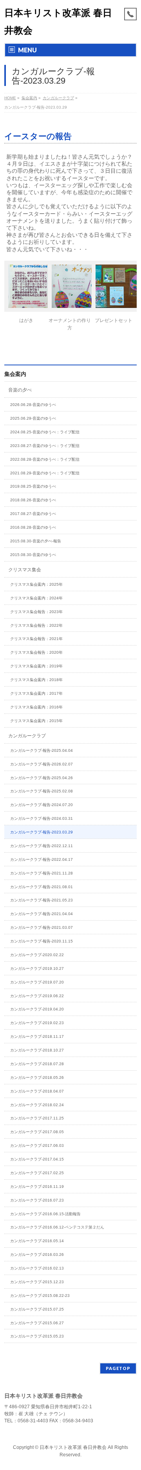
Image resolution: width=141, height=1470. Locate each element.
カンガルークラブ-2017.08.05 (37, 1132)
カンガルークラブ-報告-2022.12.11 (41, 846)
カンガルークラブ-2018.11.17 (37, 1036)
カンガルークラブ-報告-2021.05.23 (41, 900)
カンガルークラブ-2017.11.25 (37, 1118)
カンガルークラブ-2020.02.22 (37, 955)
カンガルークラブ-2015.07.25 (37, 1309)
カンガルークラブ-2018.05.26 (37, 1077)
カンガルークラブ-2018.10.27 (37, 1050)
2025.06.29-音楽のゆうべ (33, 418)
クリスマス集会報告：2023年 (36, 612)
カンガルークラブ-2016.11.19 (37, 1186)
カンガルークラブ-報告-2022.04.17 (41, 859)
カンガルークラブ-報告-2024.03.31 (41, 818)
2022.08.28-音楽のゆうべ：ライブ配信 (45, 459)
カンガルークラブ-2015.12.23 (37, 1282)
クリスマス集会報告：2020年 (36, 652)
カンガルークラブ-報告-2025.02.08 (41, 791)
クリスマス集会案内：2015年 (36, 721)
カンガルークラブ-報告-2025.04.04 (41, 750)
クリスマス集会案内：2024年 (36, 598)
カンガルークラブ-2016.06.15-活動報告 (45, 1214)
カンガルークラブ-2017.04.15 (37, 1159)
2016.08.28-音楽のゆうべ (33, 527)
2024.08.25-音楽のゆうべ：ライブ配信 (45, 432)
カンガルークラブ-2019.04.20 (37, 1009)
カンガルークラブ (27, 736)
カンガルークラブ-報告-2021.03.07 (41, 927)
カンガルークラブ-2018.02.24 (37, 1105)
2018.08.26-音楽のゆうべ (33, 500)
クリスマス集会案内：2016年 (36, 707)
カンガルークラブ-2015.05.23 (37, 1336)
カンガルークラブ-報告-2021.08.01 (41, 887)
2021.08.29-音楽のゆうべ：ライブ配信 (45, 473)
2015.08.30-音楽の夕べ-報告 (35, 541)
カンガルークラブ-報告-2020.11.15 (41, 941)
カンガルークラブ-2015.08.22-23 (40, 1295)
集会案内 (15, 374)
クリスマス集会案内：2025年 (36, 584)
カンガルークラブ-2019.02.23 (37, 1023)
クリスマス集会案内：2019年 (36, 666)
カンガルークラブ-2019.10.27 (37, 968)
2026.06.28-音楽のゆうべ (33, 404)
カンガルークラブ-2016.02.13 (37, 1268)
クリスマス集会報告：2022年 (36, 625)
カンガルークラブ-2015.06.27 (37, 1323)
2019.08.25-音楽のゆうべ (33, 486)
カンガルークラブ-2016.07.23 (37, 1200)
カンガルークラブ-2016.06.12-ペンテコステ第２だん (57, 1227)
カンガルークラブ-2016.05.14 (37, 1241)
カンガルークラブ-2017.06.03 (37, 1145)
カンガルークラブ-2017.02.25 (37, 1173)
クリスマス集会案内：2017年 (36, 693)
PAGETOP (118, 1368)
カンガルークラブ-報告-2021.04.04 (41, 914)
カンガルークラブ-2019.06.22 (37, 996)
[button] (26, 295)
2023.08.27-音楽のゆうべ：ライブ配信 (45, 446)
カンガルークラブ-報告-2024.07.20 (41, 805)
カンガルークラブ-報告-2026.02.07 (41, 764)
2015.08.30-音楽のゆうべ (33, 555)
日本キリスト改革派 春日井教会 (73, 1447)
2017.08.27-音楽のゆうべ (33, 513)
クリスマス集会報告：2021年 (36, 639)
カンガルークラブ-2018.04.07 (37, 1091)
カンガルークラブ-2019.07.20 (37, 982)
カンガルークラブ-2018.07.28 (37, 1064)
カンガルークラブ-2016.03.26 (37, 1254)
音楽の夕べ (20, 390)
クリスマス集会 (24, 569)
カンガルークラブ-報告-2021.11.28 (41, 873)
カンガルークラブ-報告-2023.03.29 (41, 832)
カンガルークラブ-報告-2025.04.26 (41, 778)
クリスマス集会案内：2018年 (36, 680)
